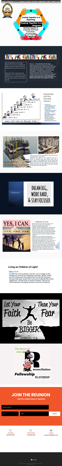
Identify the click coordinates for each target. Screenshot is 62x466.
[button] (60, 1)
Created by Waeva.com (30, 464)
